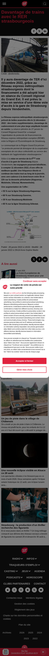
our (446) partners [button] (15, 293)
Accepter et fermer (24, 360)
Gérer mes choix (24, 369)
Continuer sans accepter (34, 281)
